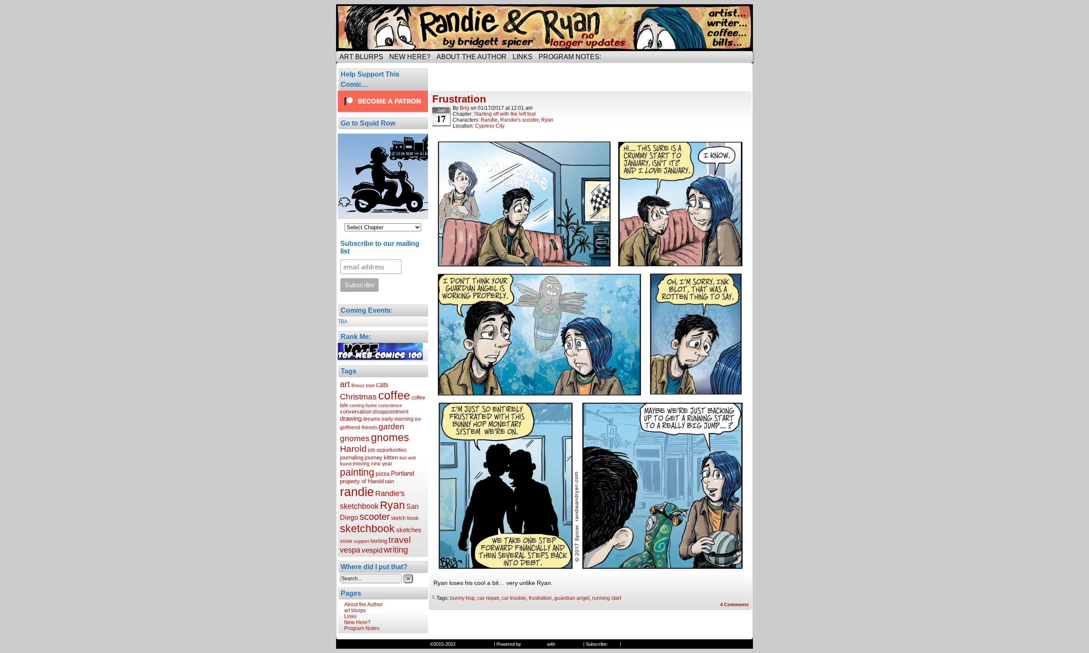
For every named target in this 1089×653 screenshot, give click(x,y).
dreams (371, 419)
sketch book (405, 518)
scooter (374, 516)
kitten (391, 457)
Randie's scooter (519, 120)
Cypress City (490, 126)
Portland (402, 473)
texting (379, 541)
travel (399, 540)
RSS (614, 644)
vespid (372, 550)
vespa (350, 550)
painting (357, 472)
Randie (489, 120)
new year (381, 464)
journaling (351, 457)
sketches (409, 529)
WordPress (534, 644)
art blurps (361, 56)
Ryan (392, 505)
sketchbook (367, 528)
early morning (397, 419)
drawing (351, 418)
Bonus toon (363, 385)
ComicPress (569, 644)
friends (369, 428)
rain (389, 481)
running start (606, 598)
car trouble (514, 598)
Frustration (459, 99)
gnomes (390, 437)
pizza (383, 473)
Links (523, 56)
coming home (363, 405)
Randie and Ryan (544, 27)
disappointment (390, 412)
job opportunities (387, 450)
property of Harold (362, 481)
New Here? (409, 56)
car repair (488, 598)
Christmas (358, 396)
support (361, 541)
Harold (353, 448)
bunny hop (462, 598)
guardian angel (572, 598)
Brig (464, 108)
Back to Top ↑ (636, 644)
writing (396, 549)
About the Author (471, 56)
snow (346, 541)
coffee (394, 395)
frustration (540, 598)
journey (373, 457)
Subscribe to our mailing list (379, 247)
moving (361, 464)
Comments (734, 604)
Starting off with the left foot (505, 114)
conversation (355, 411)
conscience (390, 405)
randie (357, 492)
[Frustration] (590, 570)
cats (382, 384)
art (345, 384)
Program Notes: (570, 56)
